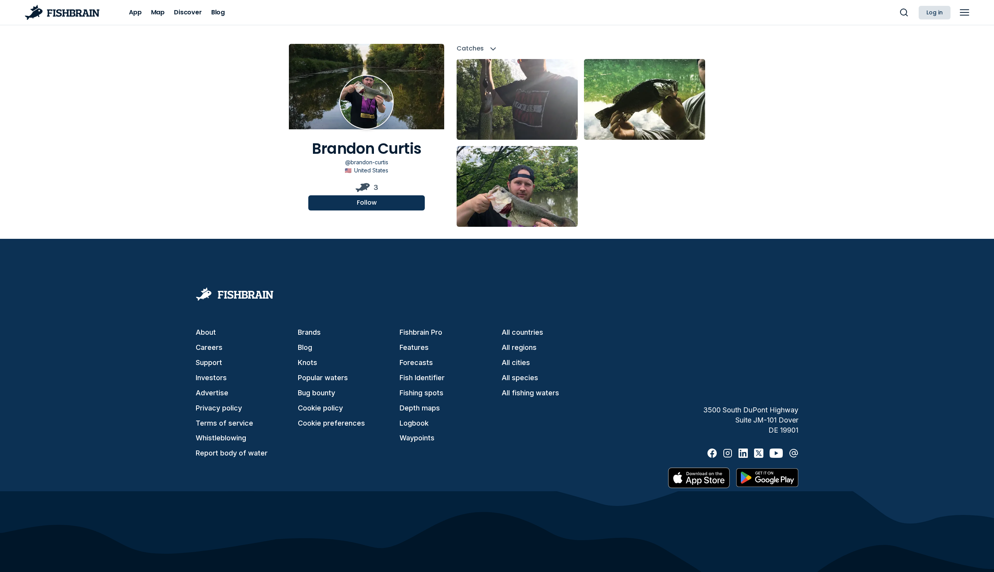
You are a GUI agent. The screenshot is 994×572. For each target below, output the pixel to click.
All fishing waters (530, 393)
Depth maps (420, 408)
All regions (519, 347)
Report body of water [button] (232, 453)
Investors (211, 378)
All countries (522, 332)
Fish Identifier (422, 378)
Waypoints (417, 438)
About (206, 332)
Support (209, 362)
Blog (305, 347)
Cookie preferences (331, 423)
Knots (307, 362)
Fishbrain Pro (421, 332)
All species (520, 378)
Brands (309, 332)
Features (414, 347)
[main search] (903, 12)
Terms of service (224, 423)
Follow (367, 202)
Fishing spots (421, 393)
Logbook (414, 423)
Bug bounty (316, 393)
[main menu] (964, 12)
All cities (516, 362)
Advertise (212, 393)
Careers (209, 347)
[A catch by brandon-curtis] (517, 99)
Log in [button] (934, 12)
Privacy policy (219, 408)
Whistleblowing (221, 438)
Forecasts (416, 362)
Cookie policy (320, 408)
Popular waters (323, 378)
